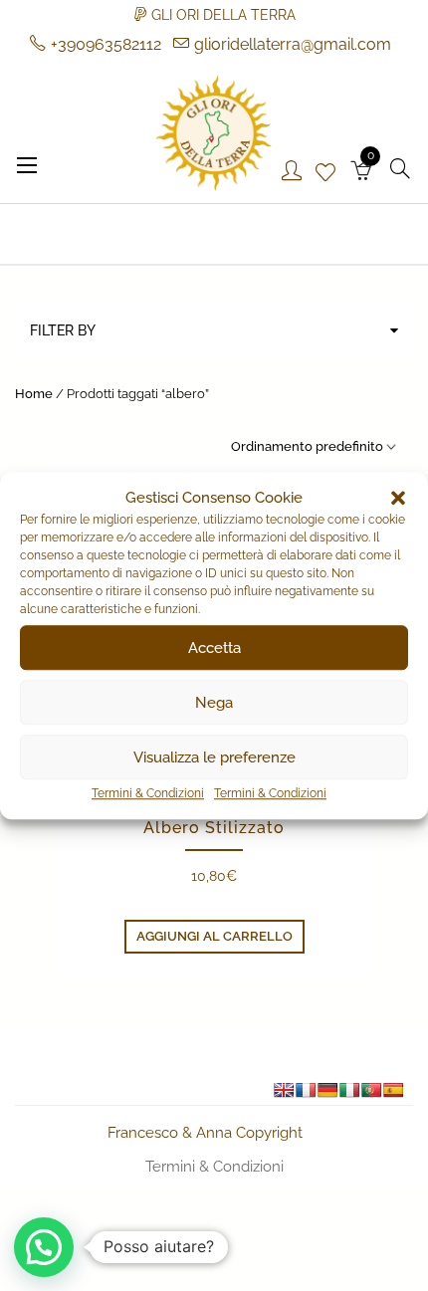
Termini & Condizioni (148, 793)
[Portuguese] (371, 1090)
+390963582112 (106, 44)
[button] (398, 498)
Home (34, 393)
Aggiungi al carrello (214, 936)
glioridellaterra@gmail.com (292, 44)
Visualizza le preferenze (214, 757)
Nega (214, 703)
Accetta (214, 648)
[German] (327, 1090)
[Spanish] (393, 1090)
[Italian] (349, 1090)
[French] (306, 1090)
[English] (284, 1090)
